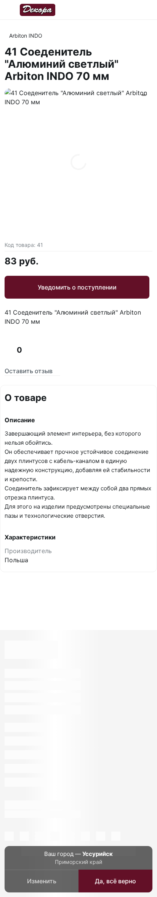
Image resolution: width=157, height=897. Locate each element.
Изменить (41, 881)
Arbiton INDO (25, 35)
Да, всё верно (115, 881)
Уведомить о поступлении (77, 287)
